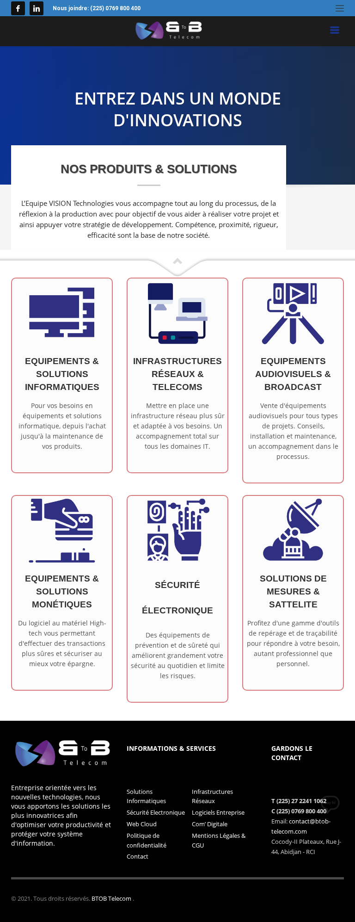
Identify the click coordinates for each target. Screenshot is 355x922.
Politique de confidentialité (146, 840)
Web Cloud (142, 824)
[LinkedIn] (36, 8)
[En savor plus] (62, 312)
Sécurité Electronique (156, 812)
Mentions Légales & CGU (218, 840)
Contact (137, 856)
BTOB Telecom (112, 898)
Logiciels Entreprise (218, 812)
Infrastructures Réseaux (212, 796)
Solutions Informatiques (146, 796)
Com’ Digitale (209, 824)
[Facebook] (18, 8)
